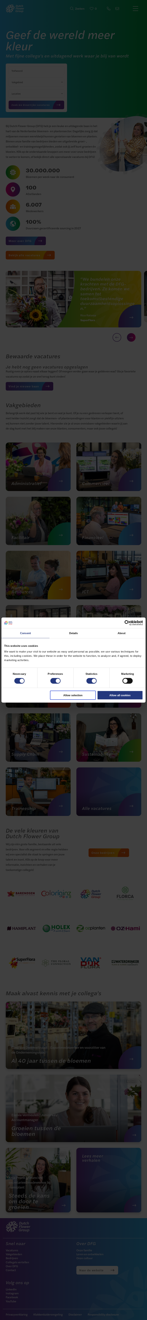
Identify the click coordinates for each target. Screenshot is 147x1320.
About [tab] (121, 633)
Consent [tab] (25, 633)
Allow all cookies (120, 695)
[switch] (55, 681)
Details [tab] (73, 633)
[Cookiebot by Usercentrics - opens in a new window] (127, 623)
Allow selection (72, 695)
